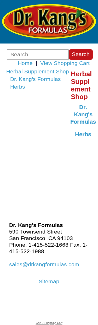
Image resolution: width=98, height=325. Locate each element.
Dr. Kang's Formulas (35, 79)
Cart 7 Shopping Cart (49, 322)
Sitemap (49, 281)
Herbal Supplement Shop (37, 71)
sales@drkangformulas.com (44, 264)
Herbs (17, 87)
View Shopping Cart (65, 63)
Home (25, 63)
